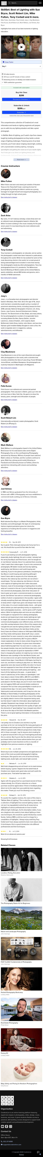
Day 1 (4, 66)
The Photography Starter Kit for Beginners (15, 903)
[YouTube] (2, 1126)
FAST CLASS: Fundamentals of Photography (16, 962)
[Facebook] (6, 1126)
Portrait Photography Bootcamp (12, 992)
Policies (21, 1155)
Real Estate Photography (9, 1023)
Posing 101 (4, 1053)
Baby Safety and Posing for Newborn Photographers (19, 1083)
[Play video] (21, 47)
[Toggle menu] (40, 2)
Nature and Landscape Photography (13, 931)
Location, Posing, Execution (10, 873)
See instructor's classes (9, 197)
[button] (38, 1152)
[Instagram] (10, 1126)
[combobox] (22, 2)
